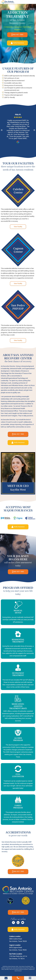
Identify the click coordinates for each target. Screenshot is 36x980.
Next (34, 130)
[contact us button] (6, 978)
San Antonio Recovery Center (12, 966)
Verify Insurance (18, 43)
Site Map (6, 969)
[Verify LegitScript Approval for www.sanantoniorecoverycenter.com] (10, 903)
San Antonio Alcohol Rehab (16, 967)
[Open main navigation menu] (30, 977)
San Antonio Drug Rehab (24, 966)
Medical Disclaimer (23, 969)
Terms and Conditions (14, 969)
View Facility (18, 226)
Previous (2, 130)
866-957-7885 (18, 35)
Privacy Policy (26, 967)
